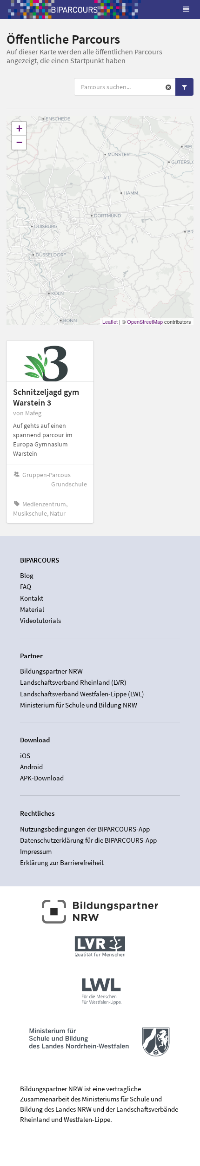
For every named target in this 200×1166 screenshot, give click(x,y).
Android (31, 766)
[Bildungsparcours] (74, 9)
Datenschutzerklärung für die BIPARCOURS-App (88, 840)
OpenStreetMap (145, 321)
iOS (25, 756)
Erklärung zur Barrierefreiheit (62, 862)
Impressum (36, 851)
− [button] (19, 142)
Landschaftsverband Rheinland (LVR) (73, 682)
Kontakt (31, 598)
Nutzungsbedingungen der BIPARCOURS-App (85, 829)
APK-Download (42, 777)
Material (32, 609)
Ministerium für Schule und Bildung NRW (78, 705)
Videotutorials (40, 620)
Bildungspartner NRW (51, 671)
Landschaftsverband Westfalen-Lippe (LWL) (82, 693)
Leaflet (110, 321)
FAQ (25, 586)
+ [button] (19, 128)
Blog (26, 575)
